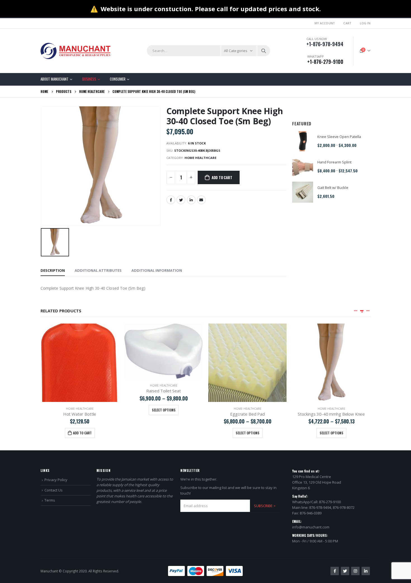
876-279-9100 (330, 501)
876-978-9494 (320, 507)
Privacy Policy (55, 479)
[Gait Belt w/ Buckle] (302, 192)
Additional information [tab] (156, 270)
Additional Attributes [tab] (98, 270)
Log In (365, 23)
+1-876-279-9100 (325, 61)
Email (201, 199)
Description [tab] (53, 270)
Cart (347, 23)
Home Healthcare (200, 158)
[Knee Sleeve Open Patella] (302, 141)
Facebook (170, 199)
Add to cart (222, 177)
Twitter (180, 199)
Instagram (355, 571)
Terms (49, 500)
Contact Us (53, 490)
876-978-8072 (344, 507)
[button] (356, 311)
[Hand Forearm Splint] (302, 166)
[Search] (263, 50)
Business (89, 79)
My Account (325, 23)
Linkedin (366, 571)
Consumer (118, 79)
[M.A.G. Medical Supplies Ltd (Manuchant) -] (75, 51)
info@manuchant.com (310, 527)
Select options (164, 410)
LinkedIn (191, 199)
